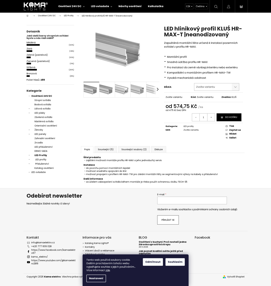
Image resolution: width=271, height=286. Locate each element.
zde (108, 270)
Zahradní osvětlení (44, 138)
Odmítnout (153, 262)
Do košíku (231, 117)
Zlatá (29, 48)
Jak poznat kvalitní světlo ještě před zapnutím (161, 252)
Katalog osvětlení (44, 168)
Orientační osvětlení (45, 125)
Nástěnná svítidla (43, 121)
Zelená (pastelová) (37, 54)
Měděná (31, 42)
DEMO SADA (40, 151)
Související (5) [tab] (106, 149)
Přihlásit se (168, 219)
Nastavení (96, 278)
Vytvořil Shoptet (236, 276)
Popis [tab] (87, 149)
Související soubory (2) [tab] (134, 149)
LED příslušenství (43, 146)
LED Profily (40, 155)
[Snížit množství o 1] (196, 117)
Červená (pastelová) (38, 61)
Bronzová (32, 73)
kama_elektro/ (39, 256)
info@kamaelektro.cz (43, 242)
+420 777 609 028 (41, 246)
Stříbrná (31, 67)
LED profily (40, 159)
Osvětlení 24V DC (41, 96)
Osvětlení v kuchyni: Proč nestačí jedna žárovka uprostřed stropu (162, 243)
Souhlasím (175, 262)
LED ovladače (38, 172)
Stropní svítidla (42, 100)
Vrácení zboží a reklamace (99, 250)
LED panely (40, 134)
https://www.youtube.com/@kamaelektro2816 (53, 262)
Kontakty (90, 247)
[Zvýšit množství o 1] (211, 117)
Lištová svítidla (42, 108)
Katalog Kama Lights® (97, 243)
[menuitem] (71, 6)
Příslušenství (42, 163)
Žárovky (38, 129)
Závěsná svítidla (43, 117)
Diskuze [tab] (159, 149)
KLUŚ (234, 97)
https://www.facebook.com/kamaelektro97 (53, 251)
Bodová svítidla (42, 104)
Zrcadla (38, 142)
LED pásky (39, 112)
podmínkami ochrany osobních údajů (215, 209)
